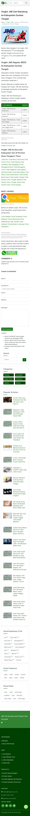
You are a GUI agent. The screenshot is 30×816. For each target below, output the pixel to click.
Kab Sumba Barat (12, 174)
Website (3, 300)
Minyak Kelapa (9, 660)
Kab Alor (5, 159)
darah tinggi (18, 692)
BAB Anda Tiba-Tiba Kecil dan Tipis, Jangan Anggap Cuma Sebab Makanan (19, 517)
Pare (6, 650)
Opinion (6, 383)
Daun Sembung (20, 647)
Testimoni (19, 379)
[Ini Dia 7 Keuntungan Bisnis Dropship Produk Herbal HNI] (7, 459)
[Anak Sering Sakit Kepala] (7, 615)
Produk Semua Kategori (9, 773)
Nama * (3, 278)
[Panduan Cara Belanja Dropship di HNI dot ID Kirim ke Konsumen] (7, 447)
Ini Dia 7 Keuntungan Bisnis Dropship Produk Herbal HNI (19, 460)
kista (5, 677)
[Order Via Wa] (26, 806)
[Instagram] (10, 805)
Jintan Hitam (14, 637)
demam (17, 674)
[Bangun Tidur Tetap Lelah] (7, 541)
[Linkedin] (14, 805)
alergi (5, 674)
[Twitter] (6, 805)
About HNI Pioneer (8, 744)
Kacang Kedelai (19, 643)
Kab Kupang (15, 162)
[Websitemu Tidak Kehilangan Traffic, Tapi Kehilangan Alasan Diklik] (7, 411)
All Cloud (18, 660)
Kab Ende (20, 159)
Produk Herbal (7, 776)
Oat (6, 637)
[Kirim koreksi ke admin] (9, 253)
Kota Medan (6, 216)
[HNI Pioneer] (4, 3)
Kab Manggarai (14, 164)
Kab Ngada (21, 169)
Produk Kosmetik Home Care (11, 782)
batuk (11, 674)
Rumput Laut (19, 656)
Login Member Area (8, 757)
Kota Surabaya (17, 216)
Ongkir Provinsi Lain (8, 145)
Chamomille (8, 643)
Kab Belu (13, 159)
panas (16, 677)
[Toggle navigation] (26, 3)
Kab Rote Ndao (6, 172)
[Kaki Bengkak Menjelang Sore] (7, 503)
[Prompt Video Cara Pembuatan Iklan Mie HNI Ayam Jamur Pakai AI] (7, 400)
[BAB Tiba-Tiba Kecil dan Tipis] (7, 515)
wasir (5, 692)
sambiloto (7, 695)
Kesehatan (19, 375)
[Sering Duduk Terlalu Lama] (7, 603)
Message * (4, 307)
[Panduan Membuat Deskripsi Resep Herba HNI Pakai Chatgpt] (7, 479)
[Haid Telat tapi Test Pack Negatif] (7, 565)
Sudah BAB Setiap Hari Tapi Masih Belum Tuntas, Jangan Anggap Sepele (18, 591)
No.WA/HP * (5, 285)
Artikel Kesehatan (8, 760)
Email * (3, 293)
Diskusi (18, 383)
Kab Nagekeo (11, 169)
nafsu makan (7, 698)
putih (13, 695)
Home (3, 22)
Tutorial (6, 375)
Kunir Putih (8, 640)
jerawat (23, 674)
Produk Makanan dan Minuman (12, 779)
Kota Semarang (14, 219)
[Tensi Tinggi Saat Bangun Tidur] (7, 577)
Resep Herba (8, 379)
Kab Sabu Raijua (19, 172)
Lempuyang (8, 656)
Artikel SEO (6, 763)
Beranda (5, 741)
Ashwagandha (19, 640)
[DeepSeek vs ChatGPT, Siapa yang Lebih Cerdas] (7, 469)
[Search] (24, 359)
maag (10, 677)
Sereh (6, 653)
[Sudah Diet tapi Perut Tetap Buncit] (7, 529)
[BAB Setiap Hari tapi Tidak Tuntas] (7, 589)
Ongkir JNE (9, 22)
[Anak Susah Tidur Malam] (7, 553)
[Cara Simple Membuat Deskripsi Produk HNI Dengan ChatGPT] (7, 491)
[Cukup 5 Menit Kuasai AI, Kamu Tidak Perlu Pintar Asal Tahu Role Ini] (7, 423)
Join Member (6, 754)
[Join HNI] (5, 723)
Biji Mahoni (15, 650)
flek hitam (19, 695)
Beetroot (15, 653)
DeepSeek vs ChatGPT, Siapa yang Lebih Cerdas (19, 470)
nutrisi (11, 692)
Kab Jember (14, 221)
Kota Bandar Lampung (16, 224)
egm (15, 698)
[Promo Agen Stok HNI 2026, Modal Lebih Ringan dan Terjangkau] (7, 435)
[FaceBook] (3, 805)
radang (22, 677)
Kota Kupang (16, 185)
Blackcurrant (8, 647)
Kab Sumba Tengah (17, 177)
